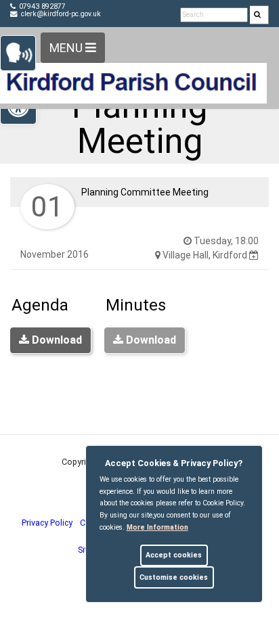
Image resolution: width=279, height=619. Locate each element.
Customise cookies (174, 577)
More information (157, 527)
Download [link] (55, 340)
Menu (67, 48)
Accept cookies (174, 555)
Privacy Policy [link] (47, 523)
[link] (257, 15)
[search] (259, 14)
